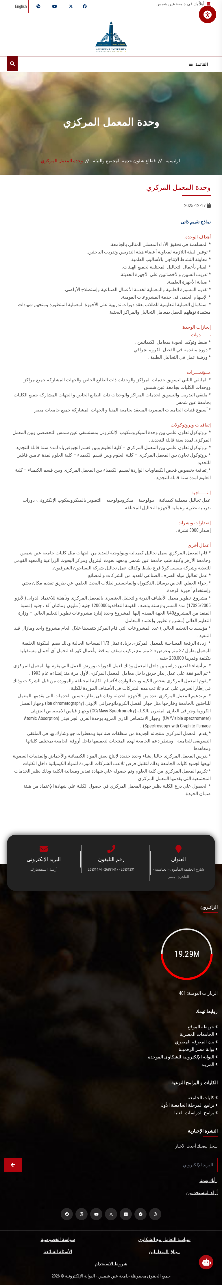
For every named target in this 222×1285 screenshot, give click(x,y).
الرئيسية (174, 160)
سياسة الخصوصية (58, 1239)
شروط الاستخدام (111, 1263)
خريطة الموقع (201, 1027)
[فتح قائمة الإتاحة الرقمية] (207, 14)
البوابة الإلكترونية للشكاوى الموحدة (181, 1057)
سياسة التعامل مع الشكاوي (164, 1239)
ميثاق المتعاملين (164, 1251)
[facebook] (67, 1214)
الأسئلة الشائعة (58, 1251)
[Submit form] (13, 1165)
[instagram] (81, 1214)
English (21, 6)
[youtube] (96, 1214)
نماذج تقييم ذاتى (195, 222)
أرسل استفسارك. (44, 869)
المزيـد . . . (205, 1064)
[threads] (155, 1214)
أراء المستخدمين (202, 1192)
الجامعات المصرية (197, 1034)
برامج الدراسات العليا (194, 1112)
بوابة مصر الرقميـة (197, 1049)
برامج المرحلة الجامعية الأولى (186, 1105)
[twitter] (111, 1214)
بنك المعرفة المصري (195, 1042)
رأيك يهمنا (208, 1180)
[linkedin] (126, 1214)
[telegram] (140, 1214)
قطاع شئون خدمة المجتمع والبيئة (124, 160)
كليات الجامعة (201, 1097)
